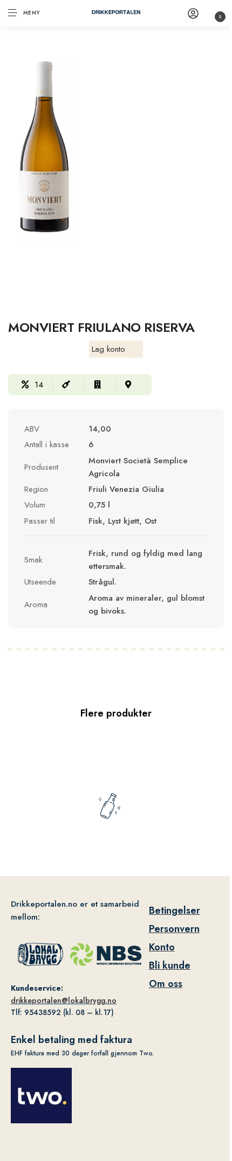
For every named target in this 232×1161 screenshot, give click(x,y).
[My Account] (193, 13)
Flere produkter (116, 713)
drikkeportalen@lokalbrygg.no (64, 1000)
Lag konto (108, 349)
